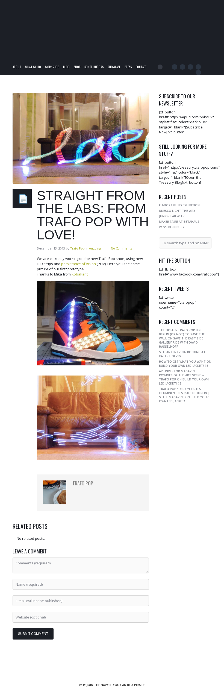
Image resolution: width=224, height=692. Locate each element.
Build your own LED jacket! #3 (183, 365)
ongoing (95, 248)
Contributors (94, 67)
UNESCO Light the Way (177, 211)
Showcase (114, 67)
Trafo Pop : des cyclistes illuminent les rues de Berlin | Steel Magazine (184, 393)
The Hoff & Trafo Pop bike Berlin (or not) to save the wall (182, 334)
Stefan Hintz (170, 352)
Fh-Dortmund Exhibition (179, 205)
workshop (52, 67)
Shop (77, 67)
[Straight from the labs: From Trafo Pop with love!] (81, 138)
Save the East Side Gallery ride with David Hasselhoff (181, 342)
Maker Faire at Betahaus (179, 221)
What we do (33, 67)
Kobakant (80, 274)
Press (128, 67)
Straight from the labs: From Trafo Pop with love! (93, 215)
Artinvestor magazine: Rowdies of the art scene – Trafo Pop (181, 375)
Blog (66, 67)
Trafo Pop (77, 248)
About (17, 67)
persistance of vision (78, 263)
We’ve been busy (171, 227)
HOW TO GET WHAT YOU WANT (182, 361)
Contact (141, 67)
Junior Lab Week (172, 216)
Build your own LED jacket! (184, 399)
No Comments (121, 248)
